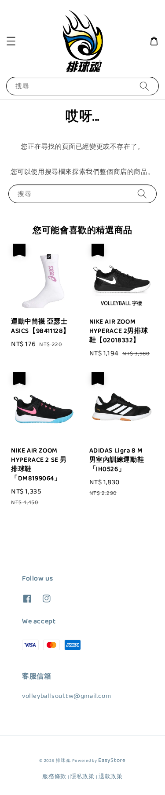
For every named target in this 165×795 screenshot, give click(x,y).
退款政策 (111, 776)
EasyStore (111, 760)
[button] (11, 41)
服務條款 (54, 776)
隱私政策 (82, 776)
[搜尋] (144, 85)
